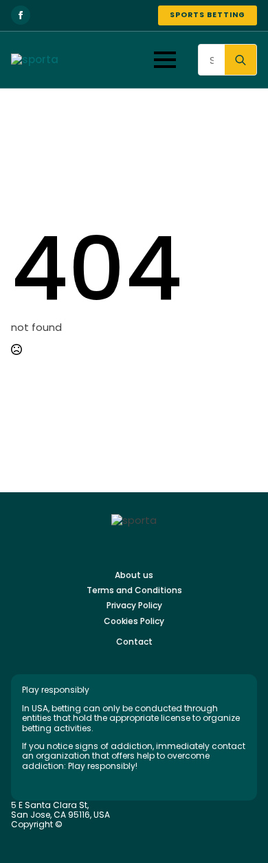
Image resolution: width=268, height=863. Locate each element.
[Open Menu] (165, 60)
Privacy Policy (134, 605)
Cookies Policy (134, 621)
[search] (240, 60)
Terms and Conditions (134, 590)
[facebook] (20, 15)
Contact (134, 642)
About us (134, 575)
